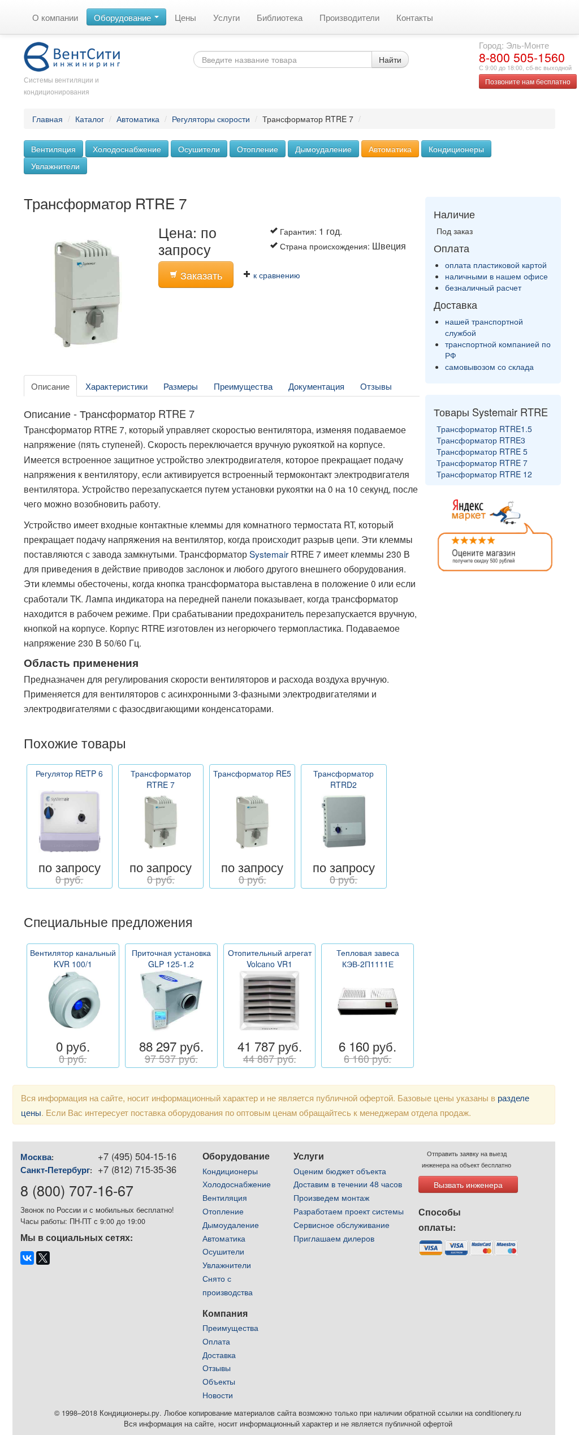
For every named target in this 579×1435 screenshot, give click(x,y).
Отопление (257, 148)
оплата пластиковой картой (496, 264)
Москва (35, 1156)
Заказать (200, 275)
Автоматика (137, 118)
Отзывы (376, 386)
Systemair (268, 554)
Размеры (180, 386)
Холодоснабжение (127, 148)
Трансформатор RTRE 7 (482, 462)
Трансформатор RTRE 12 (484, 474)
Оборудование (123, 17)
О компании (55, 17)
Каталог (89, 118)
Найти (390, 59)
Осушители (199, 148)
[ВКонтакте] (27, 1258)
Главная (47, 118)
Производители (349, 17)
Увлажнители (55, 165)
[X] (43, 1258)
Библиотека (280, 17)
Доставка (219, 1354)
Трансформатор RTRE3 (481, 440)
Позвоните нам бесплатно (528, 81)
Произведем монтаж (331, 1197)
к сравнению (275, 275)
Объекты (218, 1381)
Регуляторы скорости (211, 118)
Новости (217, 1394)
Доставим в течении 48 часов (347, 1184)
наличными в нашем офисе (496, 276)
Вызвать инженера (468, 1184)
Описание (50, 386)
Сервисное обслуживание (341, 1224)
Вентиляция (53, 148)
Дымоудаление (323, 148)
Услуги (226, 17)
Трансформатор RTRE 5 (482, 451)
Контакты (414, 17)
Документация (316, 386)
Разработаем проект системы (348, 1211)
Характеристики (116, 386)
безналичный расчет (483, 287)
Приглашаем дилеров (333, 1238)
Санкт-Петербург (55, 1169)
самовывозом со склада (489, 366)
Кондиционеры (456, 148)
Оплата (216, 1341)
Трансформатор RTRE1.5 (484, 428)
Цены (185, 17)
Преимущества (243, 386)
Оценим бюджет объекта (339, 1171)
